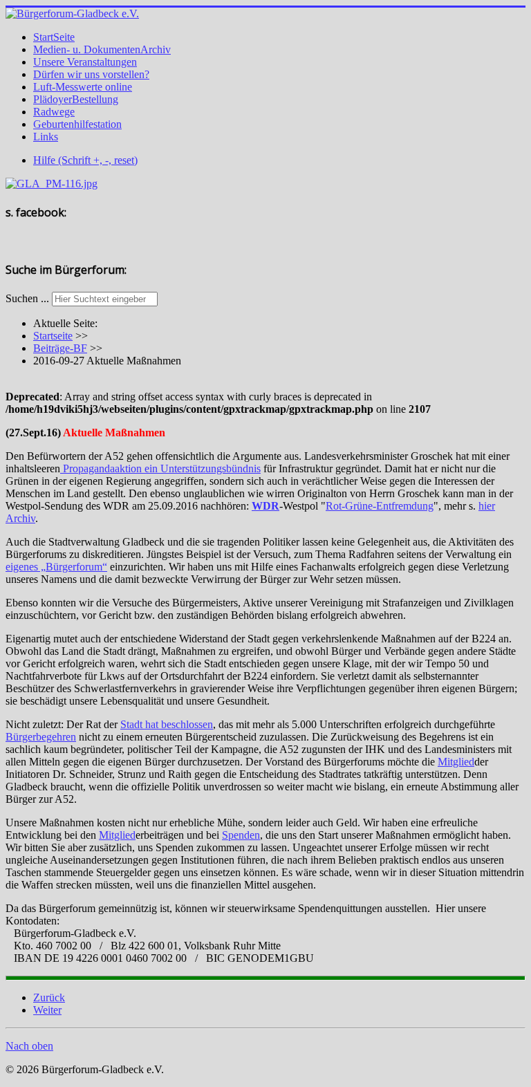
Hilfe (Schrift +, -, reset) (85, 160)
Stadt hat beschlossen (166, 724)
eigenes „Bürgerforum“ (56, 567)
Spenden (241, 835)
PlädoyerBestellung (75, 99)
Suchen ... (27, 298)
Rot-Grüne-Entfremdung (380, 506)
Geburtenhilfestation (77, 124)
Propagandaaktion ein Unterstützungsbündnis (160, 468)
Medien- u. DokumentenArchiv (102, 49)
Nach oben (29, 1046)
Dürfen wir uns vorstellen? (91, 74)
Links (45, 136)
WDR (265, 506)
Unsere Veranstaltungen (85, 62)
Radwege (54, 112)
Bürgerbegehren (41, 737)
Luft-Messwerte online (82, 87)
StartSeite (54, 37)
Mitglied (456, 762)
